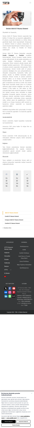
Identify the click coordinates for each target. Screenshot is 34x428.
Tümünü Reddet (16, 425)
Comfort (21, 55)
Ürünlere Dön (7, 228)
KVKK (24, 250)
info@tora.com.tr (26, 303)
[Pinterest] (13, 292)
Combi (4, 55)
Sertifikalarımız (24, 268)
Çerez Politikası (24, 261)
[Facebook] (9, 288)
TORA (25, 305)
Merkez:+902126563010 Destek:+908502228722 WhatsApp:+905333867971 (24, 297)
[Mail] (13, 296)
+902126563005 (25, 301)
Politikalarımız (24, 246)
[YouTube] (13, 288)
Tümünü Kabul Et (8, 421)
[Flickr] (5, 292)
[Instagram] (9, 292)
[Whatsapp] (9, 296)
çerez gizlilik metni (12, 418)
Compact (11, 55)
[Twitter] (5, 288)
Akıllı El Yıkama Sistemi (11, 212)
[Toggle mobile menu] (30, 3)
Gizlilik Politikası (24, 253)
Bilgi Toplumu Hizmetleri (24, 264)
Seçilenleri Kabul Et (23, 421)
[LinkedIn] (5, 296)
